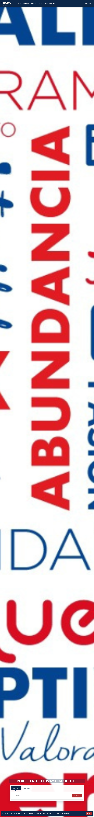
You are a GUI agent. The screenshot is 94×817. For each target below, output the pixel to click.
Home (19, 3)
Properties (33, 3)
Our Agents (26, 3)
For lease (27, 788)
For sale (15, 788)
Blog (40, 3)
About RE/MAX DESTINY (49, 3)
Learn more (65, 813)
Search (77, 795)
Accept (89, 813)
